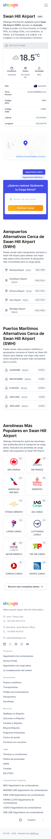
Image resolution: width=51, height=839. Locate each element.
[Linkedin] (4, 644)
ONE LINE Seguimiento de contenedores (23, 812)
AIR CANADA (13, 469)
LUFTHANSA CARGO (37, 533)
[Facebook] (16, 644)
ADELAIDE (15, 406)
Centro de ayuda (11, 737)
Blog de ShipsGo (11, 728)
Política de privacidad (13, 759)
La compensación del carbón (17, 670)
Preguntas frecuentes (14, 732)
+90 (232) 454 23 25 (16, 621)
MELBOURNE (16, 379)
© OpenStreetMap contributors (35, 156)
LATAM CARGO (13, 531)
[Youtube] (27, 644)
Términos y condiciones (15, 754)
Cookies (7, 768)
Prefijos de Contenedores (16, 692)
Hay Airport (15, 300)
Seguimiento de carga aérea (17, 665)
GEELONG (15, 397)
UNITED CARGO (37, 573)
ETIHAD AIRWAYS (14, 512)
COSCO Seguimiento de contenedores (22, 807)
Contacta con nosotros (14, 742)
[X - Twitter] (10, 644)
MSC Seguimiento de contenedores (21, 785)
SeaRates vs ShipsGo (13, 713)
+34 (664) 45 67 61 (15, 631)
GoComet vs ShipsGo (14, 718)
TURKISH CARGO (13, 573)
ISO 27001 (8, 773)
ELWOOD (14, 388)
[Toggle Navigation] (46, 5)
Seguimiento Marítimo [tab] (33, 177)
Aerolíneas (8, 701)
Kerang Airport (17, 270)
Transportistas (10, 687)
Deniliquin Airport (18, 278)
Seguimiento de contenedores (18, 656)
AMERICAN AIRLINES (13, 491)
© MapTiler (20, 156)
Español (31, 820)
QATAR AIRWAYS (14, 554)
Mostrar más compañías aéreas (23, 586)
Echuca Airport (17, 291)
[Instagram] (21, 644)
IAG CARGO (37, 512)
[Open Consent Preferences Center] (20, 820)
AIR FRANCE (37, 469)
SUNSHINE (15, 370)
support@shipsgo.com (16, 638)
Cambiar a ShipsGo (12, 723)
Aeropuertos (9, 696)
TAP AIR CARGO (37, 554)
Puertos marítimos (12, 682)
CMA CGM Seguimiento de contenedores (23, 795)
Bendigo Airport (17, 308)
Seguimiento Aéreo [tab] (34, 172)
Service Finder (10, 660)
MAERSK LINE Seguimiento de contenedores (25, 790)
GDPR (6, 763)
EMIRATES (37, 489)
